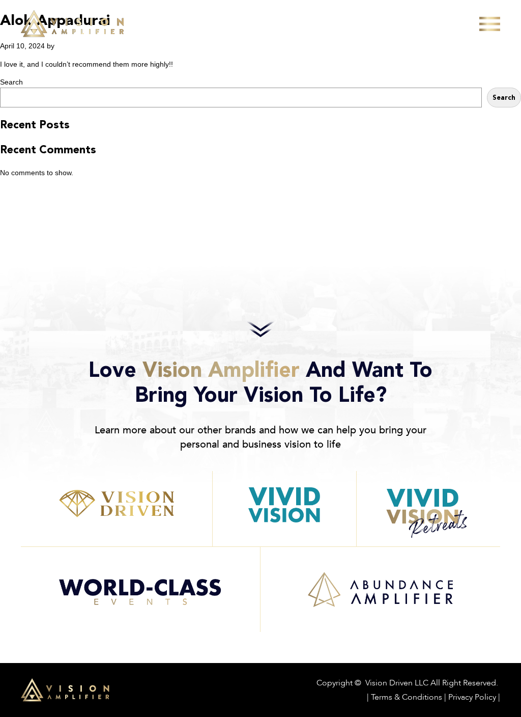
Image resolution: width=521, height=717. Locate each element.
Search (11, 82)
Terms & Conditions (406, 697)
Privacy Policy (472, 697)
